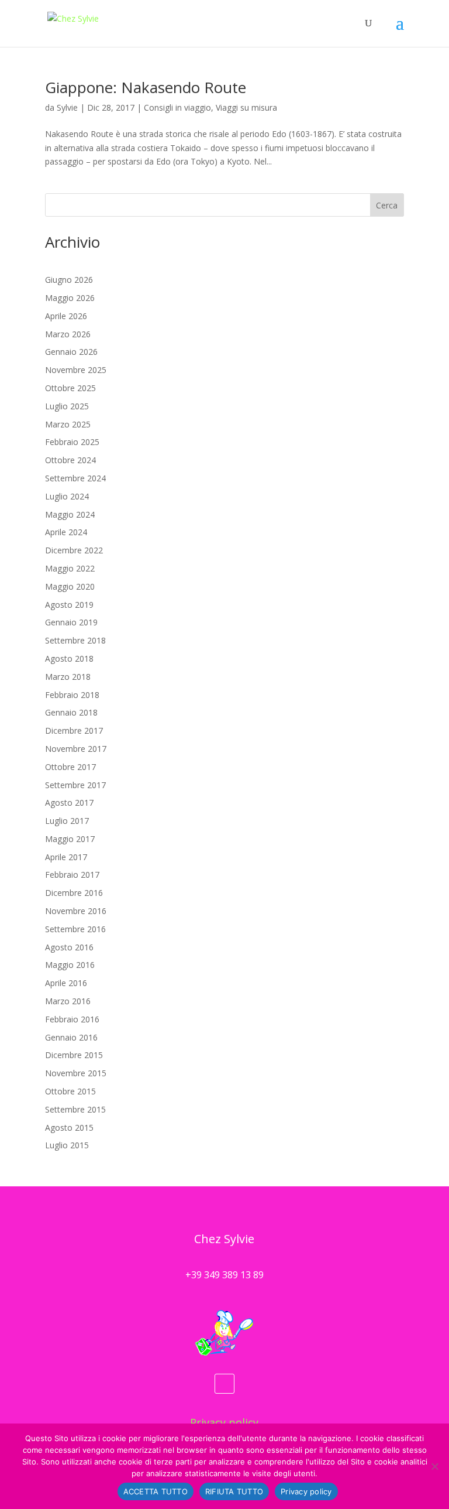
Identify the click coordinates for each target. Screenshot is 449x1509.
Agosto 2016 (69, 947)
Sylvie (67, 107)
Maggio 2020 (70, 586)
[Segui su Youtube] (224, 1384)
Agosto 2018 (69, 658)
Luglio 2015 (67, 1145)
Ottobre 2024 (70, 460)
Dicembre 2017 (74, 730)
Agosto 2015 (69, 1127)
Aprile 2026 (66, 315)
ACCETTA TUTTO (155, 1491)
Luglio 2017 (67, 820)
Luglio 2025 (67, 406)
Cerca (387, 205)
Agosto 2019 (69, 604)
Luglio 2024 (67, 496)
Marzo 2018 (68, 676)
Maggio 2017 (70, 838)
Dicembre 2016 (74, 892)
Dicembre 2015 (74, 1054)
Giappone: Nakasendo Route (145, 87)
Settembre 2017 (75, 785)
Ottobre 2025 (70, 387)
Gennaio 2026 (71, 351)
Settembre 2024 (75, 478)
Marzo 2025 (68, 424)
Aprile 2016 (66, 982)
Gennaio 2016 (71, 1037)
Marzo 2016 (68, 1001)
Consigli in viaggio (177, 107)
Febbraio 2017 (72, 874)
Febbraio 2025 (72, 441)
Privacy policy (224, 1422)
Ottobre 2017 (70, 766)
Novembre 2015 (75, 1073)
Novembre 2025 (75, 369)
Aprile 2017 (66, 857)
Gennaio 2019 (71, 622)
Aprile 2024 (66, 532)
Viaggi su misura (246, 107)
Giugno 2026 (69, 279)
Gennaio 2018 (71, 712)
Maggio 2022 (70, 568)
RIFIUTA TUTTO (234, 1491)
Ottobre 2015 (70, 1091)
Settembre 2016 (75, 929)
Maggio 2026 (70, 297)
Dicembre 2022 (74, 550)
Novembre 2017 (75, 748)
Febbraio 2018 (72, 694)
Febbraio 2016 (72, 1019)
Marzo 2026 (68, 334)
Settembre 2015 (75, 1109)
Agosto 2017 (69, 802)
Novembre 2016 (75, 910)
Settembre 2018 (75, 640)
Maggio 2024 (70, 514)
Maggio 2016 (70, 964)
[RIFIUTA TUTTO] (434, 1466)
